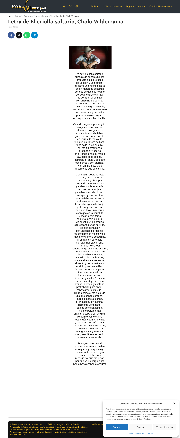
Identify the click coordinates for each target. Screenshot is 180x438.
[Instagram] (76, 6)
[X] (70, 6)
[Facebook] (64, 6)
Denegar (141, 427)
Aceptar (117, 427)
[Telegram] (34, 35)
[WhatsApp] (26, 35)
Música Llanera (111, 6)
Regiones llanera (134, 6)
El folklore (50, 424)
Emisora (95, 6)
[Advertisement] (90, 388)
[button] (174, 403)
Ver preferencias (164, 427)
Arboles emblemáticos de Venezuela (26, 424)
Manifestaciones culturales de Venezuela (53, 429)
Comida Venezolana (159, 6)
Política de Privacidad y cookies (141, 433)
